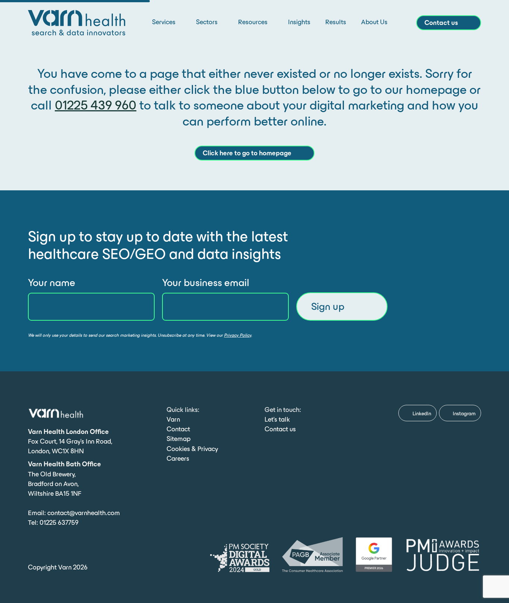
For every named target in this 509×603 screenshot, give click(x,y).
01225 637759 (59, 522)
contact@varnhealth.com (83, 513)
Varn (173, 419)
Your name (51, 282)
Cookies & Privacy (192, 449)
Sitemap (178, 438)
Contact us (280, 429)
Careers (178, 458)
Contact (178, 429)
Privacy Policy (237, 335)
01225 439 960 (95, 105)
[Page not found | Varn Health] (76, 22)
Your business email (205, 282)
